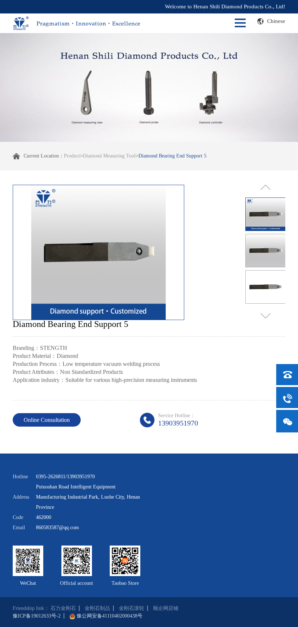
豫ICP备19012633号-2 (37, 616)
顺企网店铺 (165, 608)
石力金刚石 (63, 608)
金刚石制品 (97, 608)
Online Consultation (47, 420)
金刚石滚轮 (131, 608)
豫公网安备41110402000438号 (109, 616)
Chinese (276, 21)
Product (72, 156)
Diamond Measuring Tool (109, 156)
